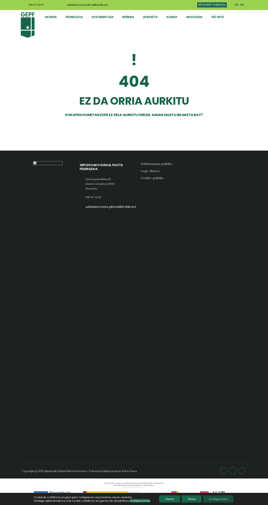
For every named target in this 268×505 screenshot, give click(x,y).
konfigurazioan (140, 500)
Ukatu (192, 499)
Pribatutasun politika (156, 164)
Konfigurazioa (218, 499)
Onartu (169, 499)
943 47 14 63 (36, 4)
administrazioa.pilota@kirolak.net (87, 4)
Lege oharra (150, 171)
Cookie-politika (152, 178)
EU (237, 4)
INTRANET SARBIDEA (212, 4)
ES (242, 4)
